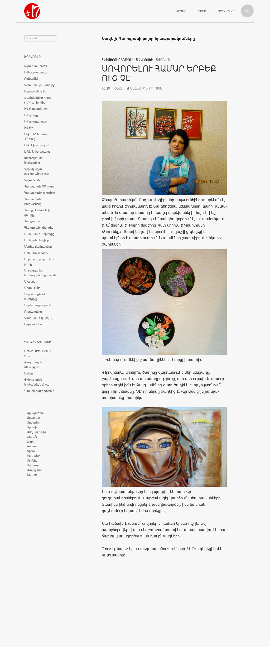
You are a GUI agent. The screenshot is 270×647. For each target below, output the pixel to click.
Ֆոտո (202, 11)
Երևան (32, 437)
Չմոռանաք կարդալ (38, 318)
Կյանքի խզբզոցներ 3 (39, 391)
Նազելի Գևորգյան (146, 88)
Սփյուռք (33, 465)
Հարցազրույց (34, 221)
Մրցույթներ (32, 288)
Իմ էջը (28, 128)
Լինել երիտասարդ (37, 151)
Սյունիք (32, 460)
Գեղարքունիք (36, 432)
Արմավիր (33, 422)
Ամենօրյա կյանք (35, 72)
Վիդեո (181, 11)
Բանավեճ (31, 79)
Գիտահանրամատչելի (39, 85)
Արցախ (32, 427)
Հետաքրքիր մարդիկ (118, 60)
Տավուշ (32, 475)
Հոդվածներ (226, 11)
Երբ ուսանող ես (35, 91)
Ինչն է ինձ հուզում (36, 145)
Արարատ (33, 418)
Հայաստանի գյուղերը (39, 193)
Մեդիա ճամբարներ (38, 247)
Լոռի (30, 441)
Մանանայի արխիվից (39, 234)
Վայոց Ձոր (34, 470)
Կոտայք (32, 446)
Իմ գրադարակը (35, 121)
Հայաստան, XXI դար (39, 186)
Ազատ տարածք (35, 66)
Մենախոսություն (36, 253)
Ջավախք (34, 456)
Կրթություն (32, 180)
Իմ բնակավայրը (35, 109)
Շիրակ (31, 451)
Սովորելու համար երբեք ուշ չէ (159, 73)
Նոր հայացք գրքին (37, 305)
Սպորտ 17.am (34, 324)
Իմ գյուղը (31, 115)
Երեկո (28, 373)
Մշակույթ (144, 60)
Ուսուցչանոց (33, 311)
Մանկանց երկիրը (36, 240)
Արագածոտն (36, 413)
